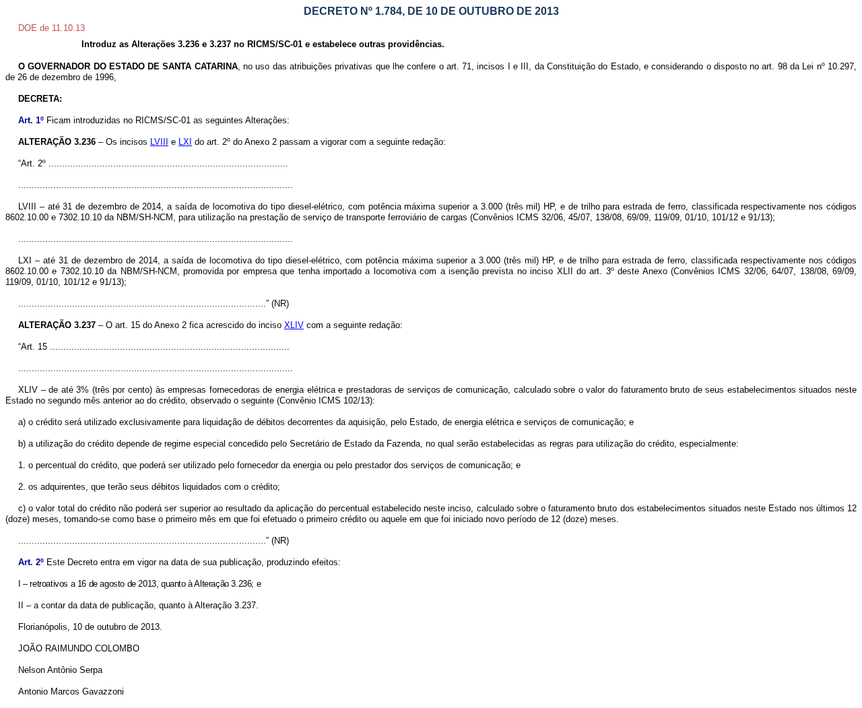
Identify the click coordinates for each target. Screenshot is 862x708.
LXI (185, 142)
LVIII (159, 142)
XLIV (294, 325)
